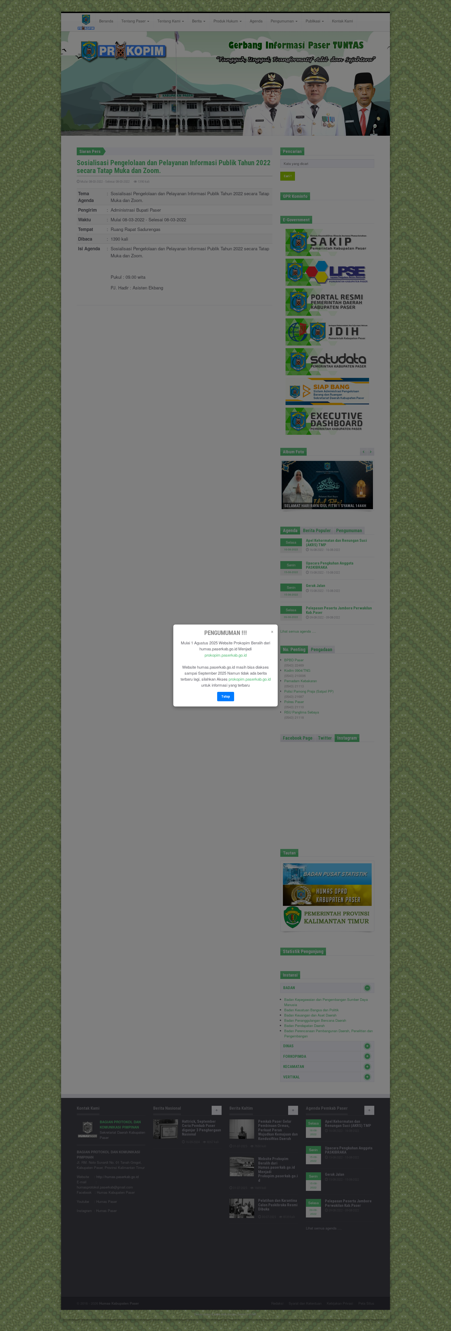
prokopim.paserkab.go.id (226, 655)
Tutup (225, 696)
